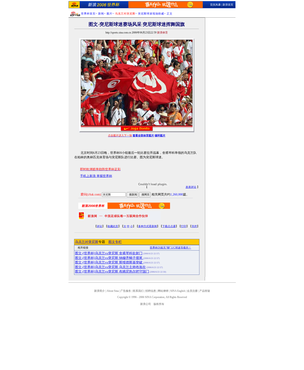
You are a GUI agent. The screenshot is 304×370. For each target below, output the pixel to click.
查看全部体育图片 (143, 135)
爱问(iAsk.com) (91, 194)
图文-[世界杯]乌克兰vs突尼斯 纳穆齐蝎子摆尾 (109, 258)
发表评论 (191, 187)
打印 (183, 226)
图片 (109, 13)
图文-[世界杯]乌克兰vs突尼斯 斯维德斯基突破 (109, 262)
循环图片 (160, 135)
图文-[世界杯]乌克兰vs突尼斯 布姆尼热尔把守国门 (112, 271)
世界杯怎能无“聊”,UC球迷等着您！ (170, 247)
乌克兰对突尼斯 (86, 242)
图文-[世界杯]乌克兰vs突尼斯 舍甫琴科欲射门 (108, 253)
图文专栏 (115, 242)
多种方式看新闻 (147, 226)
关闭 (194, 226)
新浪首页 (228, 4)
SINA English (177, 290)
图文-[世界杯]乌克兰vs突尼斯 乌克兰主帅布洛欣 (110, 267)
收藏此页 (112, 226)
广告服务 (125, 290)
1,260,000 (176, 194)
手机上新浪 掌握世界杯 (96, 176)
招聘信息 (150, 290)
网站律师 (163, 290)
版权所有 (159, 304)
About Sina (113, 290)
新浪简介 (99, 290)
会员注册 (192, 290)
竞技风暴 (215, 4)
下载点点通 (169, 226)
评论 (99, 226)
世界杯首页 (88, 13)
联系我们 (138, 290)
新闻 (101, 13)
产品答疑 (204, 290)
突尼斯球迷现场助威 (151, 13)
